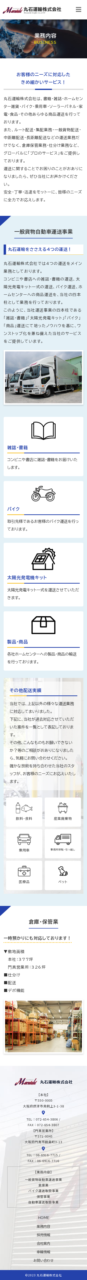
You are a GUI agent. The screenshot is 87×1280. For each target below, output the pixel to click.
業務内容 (43, 1226)
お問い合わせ (43, 1260)
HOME (43, 1217)
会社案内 (43, 1243)
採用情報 (43, 1235)
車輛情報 (43, 1252)
